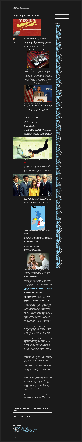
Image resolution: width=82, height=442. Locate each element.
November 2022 (58, 69)
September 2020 (58, 95)
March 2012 (58, 196)
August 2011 (58, 202)
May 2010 (57, 216)
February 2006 (58, 258)
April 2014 (57, 171)
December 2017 (58, 128)
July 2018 (57, 121)
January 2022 (58, 79)
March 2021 (58, 89)
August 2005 (58, 264)
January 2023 (58, 67)
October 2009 (58, 221)
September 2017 (58, 131)
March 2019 (58, 113)
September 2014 (58, 167)
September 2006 (58, 251)
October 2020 (58, 94)
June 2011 (57, 204)
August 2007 (58, 241)
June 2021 (57, 86)
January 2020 (58, 103)
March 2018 (58, 125)
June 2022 (57, 74)
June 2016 (57, 146)
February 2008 (58, 235)
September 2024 (58, 48)
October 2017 (58, 130)
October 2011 (58, 200)
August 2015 (58, 156)
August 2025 (58, 37)
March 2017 (58, 137)
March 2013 (58, 184)
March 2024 (58, 54)
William (14, 427)
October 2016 (58, 142)
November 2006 (58, 249)
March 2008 (58, 234)
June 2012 (57, 193)
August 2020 (58, 96)
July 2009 (57, 223)
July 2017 (57, 133)
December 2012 (58, 187)
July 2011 (57, 203)
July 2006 (57, 253)
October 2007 (58, 239)
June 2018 (57, 122)
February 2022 (58, 78)
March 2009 (58, 226)
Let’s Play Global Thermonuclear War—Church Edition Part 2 (29, 429)
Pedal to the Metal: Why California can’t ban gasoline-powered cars (37, 392)
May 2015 (57, 159)
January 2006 (58, 259)
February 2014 (58, 173)
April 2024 (57, 53)
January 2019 (58, 115)
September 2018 (58, 119)
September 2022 (58, 71)
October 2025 (58, 35)
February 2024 (58, 55)
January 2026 (58, 32)
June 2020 (57, 98)
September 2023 (58, 60)
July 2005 (57, 265)
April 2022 (57, 76)
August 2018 (58, 120)
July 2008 (57, 232)
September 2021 (58, 83)
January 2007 (58, 247)
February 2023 (58, 66)
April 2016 (57, 148)
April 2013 (57, 183)
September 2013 (58, 178)
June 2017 (57, 134)
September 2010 (58, 212)
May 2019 (57, 111)
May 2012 (57, 194)
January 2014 (58, 174)
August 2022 (58, 72)
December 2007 (58, 237)
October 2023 (58, 59)
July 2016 (57, 145)
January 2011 (58, 209)
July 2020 (57, 97)
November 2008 (58, 228)
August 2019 (58, 108)
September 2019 (58, 107)
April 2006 (57, 256)
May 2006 (57, 255)
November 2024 (58, 46)
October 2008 (58, 229)
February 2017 (58, 138)
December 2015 (58, 152)
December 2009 (58, 220)
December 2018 (58, 116)
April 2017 (57, 136)
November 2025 (58, 34)
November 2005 (58, 261)
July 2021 (57, 85)
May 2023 (57, 63)
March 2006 (58, 257)
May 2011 (57, 205)
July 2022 (57, 73)
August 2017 (58, 132)
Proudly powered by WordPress (21, 437)
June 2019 (57, 110)
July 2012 (57, 192)
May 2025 (57, 40)
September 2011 (58, 201)
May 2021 (57, 87)
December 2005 (58, 260)
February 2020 (58, 102)
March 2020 (58, 101)
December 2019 (58, 104)
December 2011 (58, 198)
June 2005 (57, 266)
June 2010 (57, 215)
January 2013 (58, 186)
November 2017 (58, 129)
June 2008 (57, 233)
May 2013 (57, 182)
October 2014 (58, 166)
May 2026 (57, 28)
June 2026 (57, 27)
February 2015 (58, 162)
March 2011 (57, 207)
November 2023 (58, 58)
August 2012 (58, 191)
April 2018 (57, 124)
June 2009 (57, 224)
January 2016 (58, 151)
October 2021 (58, 82)
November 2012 (58, 188)
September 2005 (58, 263)
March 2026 (58, 30)
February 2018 (58, 126)
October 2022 (58, 70)
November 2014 (58, 165)
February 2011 (58, 208)
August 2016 (58, 144)
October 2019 (58, 106)
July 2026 (57, 26)
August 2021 (58, 84)
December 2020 (58, 92)
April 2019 (57, 112)
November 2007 (58, 238)
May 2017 (57, 135)
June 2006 (57, 254)
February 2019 (58, 114)
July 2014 (57, 169)
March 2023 (58, 65)
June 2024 (57, 51)
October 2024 (58, 47)
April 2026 (57, 29)
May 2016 (57, 147)
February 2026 (58, 31)
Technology (17, 43)
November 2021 (58, 81)
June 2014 (57, 170)
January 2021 (58, 91)
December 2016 (58, 140)
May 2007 (57, 243)
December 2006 (58, 248)
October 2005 (58, 262)
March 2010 (58, 218)
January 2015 (58, 163)
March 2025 (58, 42)
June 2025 (57, 39)
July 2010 (57, 214)
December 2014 (58, 164)
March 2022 (58, 77)
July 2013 (57, 180)
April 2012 (57, 195)
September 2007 (58, 240)
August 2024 (58, 49)
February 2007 (58, 246)
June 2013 (57, 181)
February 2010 (58, 219)
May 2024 (57, 52)
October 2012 (58, 189)
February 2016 (58, 150)
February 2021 (58, 90)
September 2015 (58, 155)
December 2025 (58, 33)
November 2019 (58, 105)
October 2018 (58, 118)
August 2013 (58, 179)
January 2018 (58, 127)
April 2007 (57, 244)
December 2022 (58, 68)
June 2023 (57, 62)
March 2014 (58, 172)
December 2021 (58, 80)
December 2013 (58, 175)
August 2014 (58, 168)
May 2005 (57, 267)
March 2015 (58, 161)
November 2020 (58, 93)
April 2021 (57, 88)
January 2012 (58, 197)
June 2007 (57, 242)
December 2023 (58, 57)
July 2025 (57, 38)
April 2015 (57, 160)
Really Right (17, 7)
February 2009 (58, 227)
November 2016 (58, 141)
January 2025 (58, 44)
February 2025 (58, 43)
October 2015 (58, 154)
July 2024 (57, 50)
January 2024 (58, 56)
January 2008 (58, 236)
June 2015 (57, 158)
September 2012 (58, 190)
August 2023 (58, 61)
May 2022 (57, 75)
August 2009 (58, 222)
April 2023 (57, 64)
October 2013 (58, 177)
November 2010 (58, 210)
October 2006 (58, 250)
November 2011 (58, 199)
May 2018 (57, 123)
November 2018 (58, 117)
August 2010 (58, 213)
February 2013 (58, 185)
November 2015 (58, 153)
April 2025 (57, 41)
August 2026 (58, 25)
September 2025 (58, 36)
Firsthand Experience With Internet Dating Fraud (24, 430)
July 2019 (57, 109)
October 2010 (58, 211)
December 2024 (58, 45)
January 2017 (58, 139)
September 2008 (58, 230)
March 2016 (58, 149)
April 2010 (57, 217)
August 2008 (58, 231)
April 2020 (57, 100)
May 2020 (57, 99)
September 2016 (58, 143)
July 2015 (57, 157)
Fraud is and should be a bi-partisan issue (23, 427)
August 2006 (58, 252)
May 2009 (57, 225)
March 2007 (58, 245)
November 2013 (58, 176)
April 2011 (57, 206)
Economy (14, 43)
